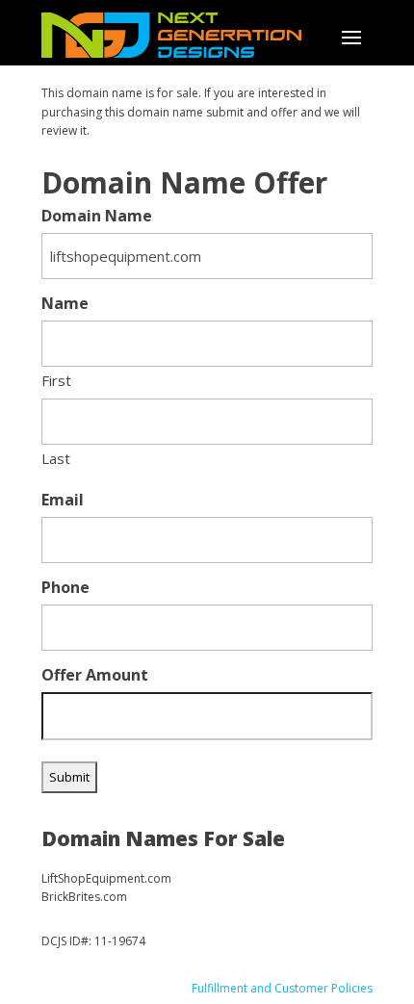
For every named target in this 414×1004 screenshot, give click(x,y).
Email (62, 500)
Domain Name (96, 216)
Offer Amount (94, 675)
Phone (65, 588)
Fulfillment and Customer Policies (282, 988)
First (56, 380)
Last (55, 458)
